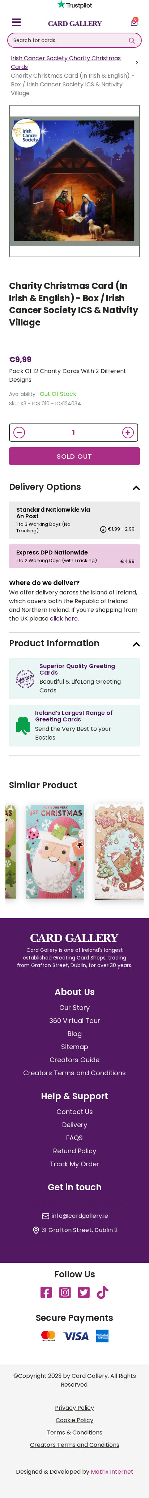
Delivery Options (45, 487)
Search (132, 40)
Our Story (74, 1007)
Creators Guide (74, 1059)
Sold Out (74, 456)
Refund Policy (74, 1150)
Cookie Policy (74, 1420)
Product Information (54, 643)
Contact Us (74, 1111)
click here (64, 618)
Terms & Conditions (74, 1432)
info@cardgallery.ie (80, 1216)
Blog (75, 1033)
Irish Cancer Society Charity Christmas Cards (66, 62)
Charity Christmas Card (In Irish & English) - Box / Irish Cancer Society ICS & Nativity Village (73, 304)
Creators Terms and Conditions (74, 1072)
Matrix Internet (112, 1472)
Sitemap (74, 1046)
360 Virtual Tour (74, 1020)
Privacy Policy (74, 1408)
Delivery (74, 1124)
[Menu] (16, 24)
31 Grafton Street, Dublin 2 (80, 1230)
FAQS (74, 1137)
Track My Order (74, 1163)
